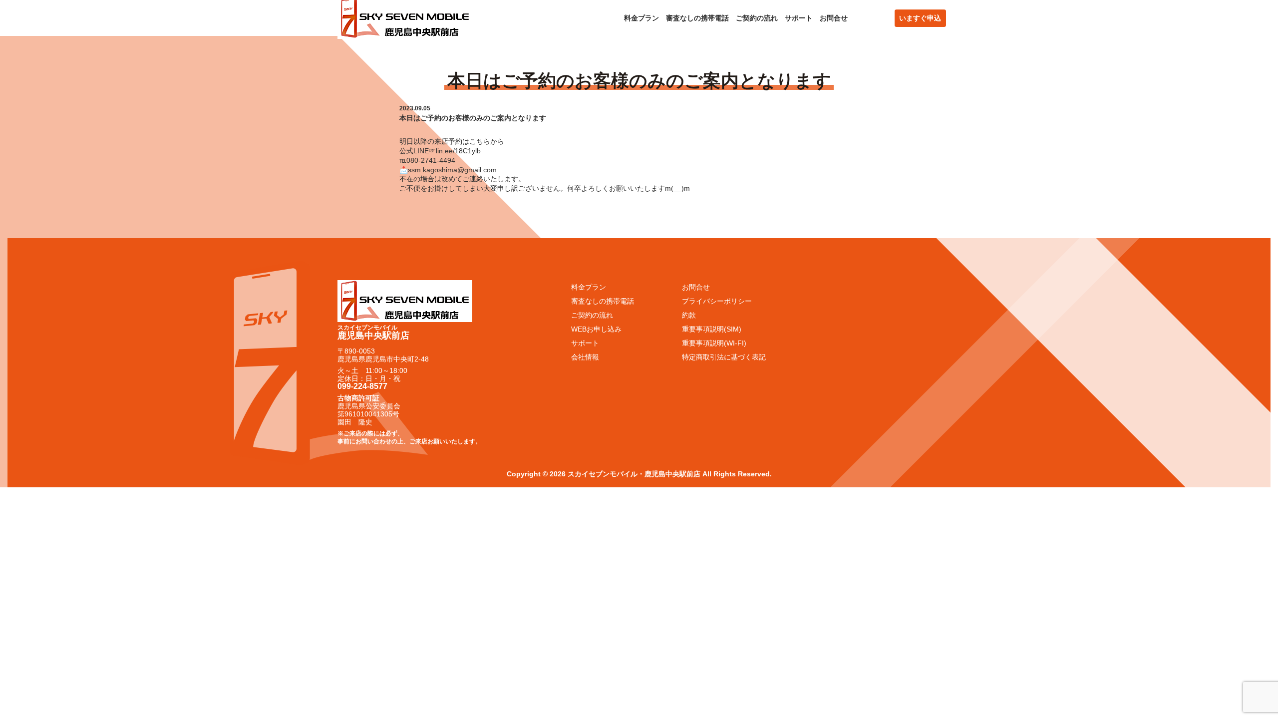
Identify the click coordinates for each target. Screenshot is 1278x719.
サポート (799, 17)
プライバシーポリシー (717, 301)
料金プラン (641, 17)
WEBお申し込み (596, 329)
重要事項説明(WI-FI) (714, 343)
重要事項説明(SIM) (711, 329)
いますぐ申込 (920, 18)
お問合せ (834, 17)
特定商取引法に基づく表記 (724, 357)
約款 (689, 315)
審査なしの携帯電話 (697, 17)
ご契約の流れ (757, 17)
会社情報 (585, 357)
